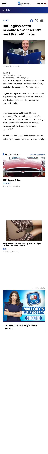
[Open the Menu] (4, 3)
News (6, 20)
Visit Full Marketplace (37, 154)
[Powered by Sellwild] (41, 288)
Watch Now (41, 3)
